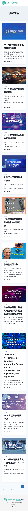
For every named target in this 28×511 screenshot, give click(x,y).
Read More (8, 61)
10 (11, 489)
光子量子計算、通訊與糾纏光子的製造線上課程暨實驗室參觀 (13, 310)
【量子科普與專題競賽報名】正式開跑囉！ (13, 222)
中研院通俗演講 (11, 264)
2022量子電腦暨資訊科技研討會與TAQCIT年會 (14, 462)
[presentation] (14, 31)
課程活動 (5, 42)
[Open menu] (24, 3)
